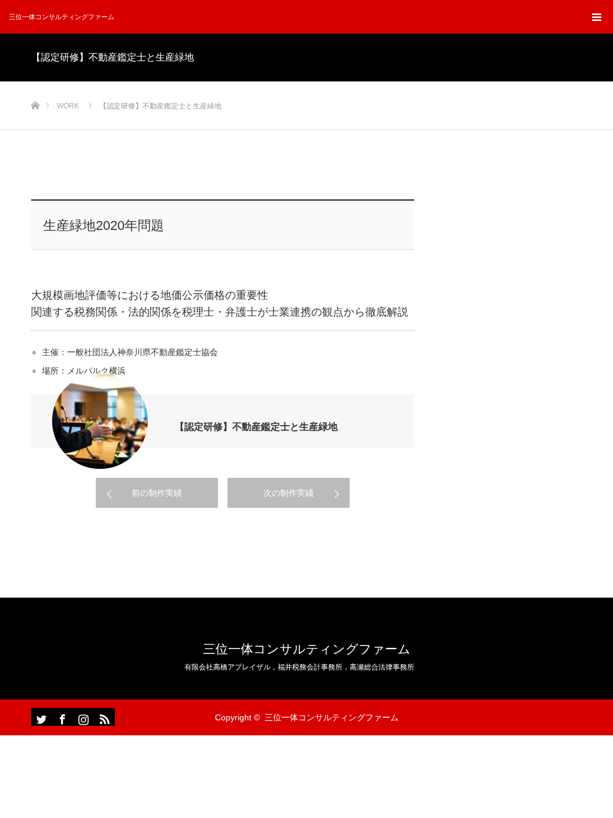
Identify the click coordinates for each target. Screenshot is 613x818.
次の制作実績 (288, 493)
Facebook (61, 717)
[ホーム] (35, 85)
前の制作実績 (157, 493)
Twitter (40, 717)
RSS (103, 717)
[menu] (596, 17)
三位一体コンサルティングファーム (61, 16)
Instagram (82, 717)
